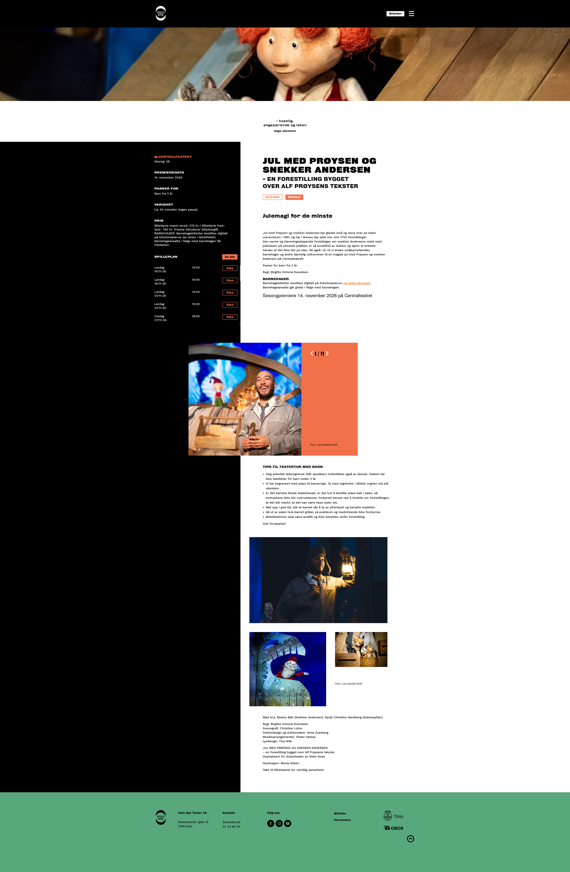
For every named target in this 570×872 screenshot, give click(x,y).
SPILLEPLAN (166, 256)
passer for (166, 188)
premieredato (169, 172)
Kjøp (230, 268)
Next (359, 399)
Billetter (395, 13)
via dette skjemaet (356, 283)
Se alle (230, 257)
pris (159, 220)
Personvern (342, 820)
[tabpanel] (273, 399)
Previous (186, 399)
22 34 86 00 (231, 826)
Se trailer (272, 197)
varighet (163, 204)
